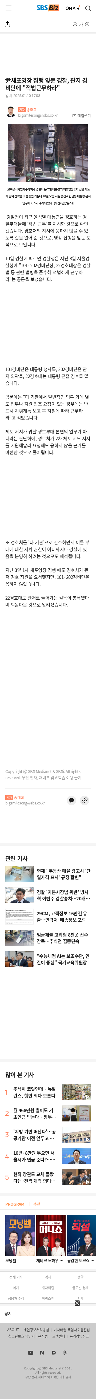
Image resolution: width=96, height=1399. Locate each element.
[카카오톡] (71, 800)
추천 (37, 1204)
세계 (16, 1287)
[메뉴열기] (8, 8)
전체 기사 (15, 1276)
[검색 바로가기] (88, 8)
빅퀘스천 (48, 1298)
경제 (48, 1276)
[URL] (84, 800)
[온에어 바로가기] (73, 8)
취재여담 (48, 1287)
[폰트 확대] (87, 24)
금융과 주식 (16, 1298)
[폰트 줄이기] (75, 24)
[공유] (7, 24)
